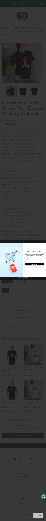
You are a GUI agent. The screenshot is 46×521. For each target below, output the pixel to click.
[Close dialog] (44, 244)
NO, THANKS (34, 267)
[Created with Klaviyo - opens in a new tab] (23, 277)
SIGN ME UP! (34, 264)
